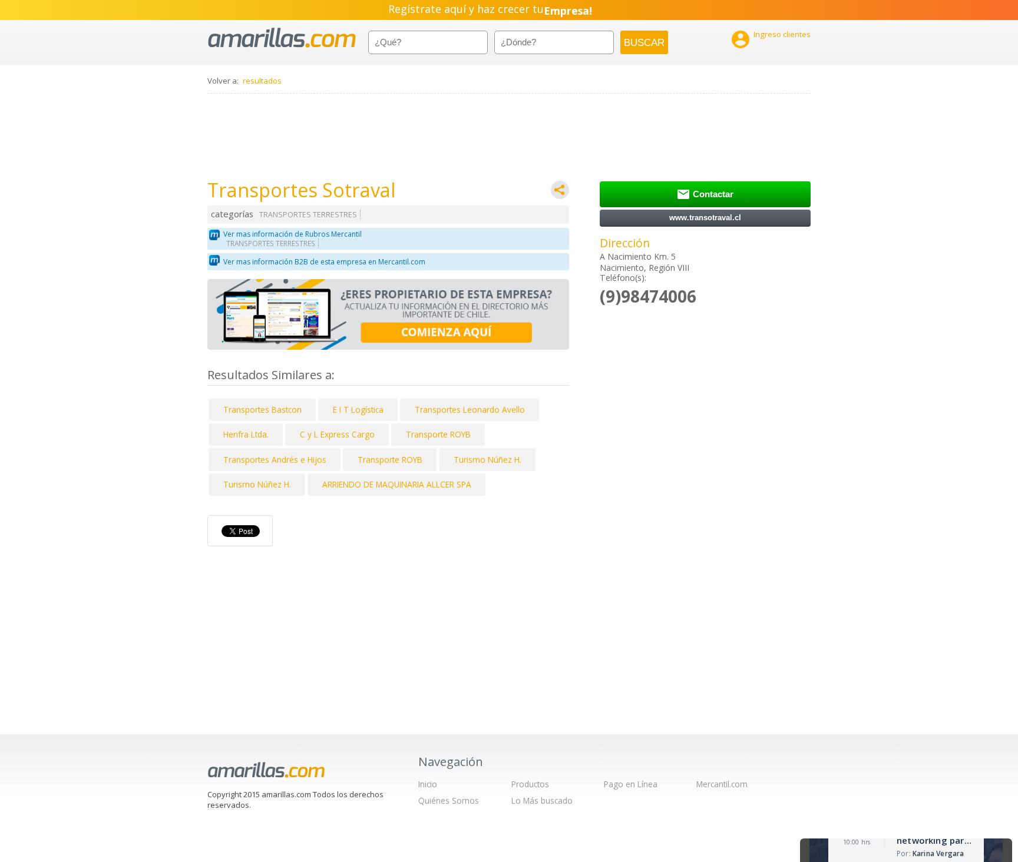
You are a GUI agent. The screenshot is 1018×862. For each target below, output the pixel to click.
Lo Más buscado (542, 800)
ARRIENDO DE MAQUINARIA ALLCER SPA (396, 484)
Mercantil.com (722, 784)
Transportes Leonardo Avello (470, 409)
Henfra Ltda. (246, 434)
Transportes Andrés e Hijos (274, 459)
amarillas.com (281, 38)
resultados (262, 80)
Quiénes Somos (448, 800)
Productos (530, 784)
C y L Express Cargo (337, 434)
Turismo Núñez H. (487, 459)
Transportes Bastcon (262, 409)
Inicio (427, 784)
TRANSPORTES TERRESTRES (308, 215)
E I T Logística (358, 409)
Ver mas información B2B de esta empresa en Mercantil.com (324, 262)
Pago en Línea (630, 784)
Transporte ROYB (438, 434)
